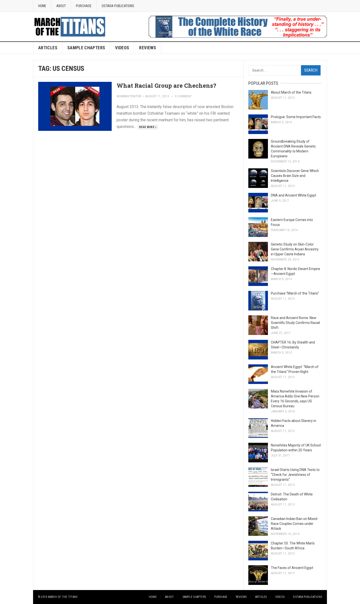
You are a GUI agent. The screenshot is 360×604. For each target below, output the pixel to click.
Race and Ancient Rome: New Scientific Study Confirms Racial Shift (295, 323)
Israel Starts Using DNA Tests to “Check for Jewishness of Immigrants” (295, 474)
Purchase (84, 6)
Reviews (147, 47)
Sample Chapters (86, 47)
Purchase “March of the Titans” (295, 293)
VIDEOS (122, 47)
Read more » (147, 127)
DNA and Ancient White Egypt (293, 195)
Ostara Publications (118, 6)
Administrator (129, 96)
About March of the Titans (291, 92)
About (61, 6)
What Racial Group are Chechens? (166, 85)
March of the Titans (63, 597)
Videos (280, 597)
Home (42, 6)
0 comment (183, 96)
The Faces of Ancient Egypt (292, 568)
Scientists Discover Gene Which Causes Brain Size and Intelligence (295, 176)
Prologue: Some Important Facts (296, 117)
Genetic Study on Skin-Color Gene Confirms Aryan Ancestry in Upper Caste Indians (295, 249)
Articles (47, 47)
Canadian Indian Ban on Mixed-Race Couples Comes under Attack (294, 523)
